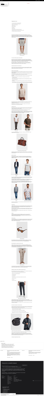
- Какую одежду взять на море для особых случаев (16, 29)
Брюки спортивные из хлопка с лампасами (22, 298)
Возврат (8, 380)
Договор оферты (15, 378)
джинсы (27, 156)
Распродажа (28, 3)
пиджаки (13, 312)
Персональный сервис (9, 377)
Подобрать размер (9, 379)
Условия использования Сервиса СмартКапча (18, 380)
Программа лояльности (10, 376)
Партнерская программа (16, 381)
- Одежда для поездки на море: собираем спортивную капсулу (18, 30)
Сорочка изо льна (22, 100)
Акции (30, 3)
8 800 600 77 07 (5, 392)
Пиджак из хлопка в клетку (27, 330)
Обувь (18, 3)
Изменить (6, 4)
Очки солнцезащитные (22, 238)
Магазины (39, 0)
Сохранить (3, 4)
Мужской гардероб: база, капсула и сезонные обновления (11, 4)
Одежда (16, 3)
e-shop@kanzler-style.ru (6, 389)
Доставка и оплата (9, 381)
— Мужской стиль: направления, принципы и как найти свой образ (7, 347)
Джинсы (16, 200)
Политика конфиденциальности (16, 379)
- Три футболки (13, 27)
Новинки (13, 3)
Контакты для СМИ (3, 376)
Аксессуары (20, 3)
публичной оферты (13, 366)
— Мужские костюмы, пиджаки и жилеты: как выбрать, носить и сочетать (8, 345)
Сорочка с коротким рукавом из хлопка (27, 200)
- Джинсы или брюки (14, 26)
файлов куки (5, 394)
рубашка (14, 75)
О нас (14, 376)
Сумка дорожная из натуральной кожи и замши (22, 150)
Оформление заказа (9, 382)
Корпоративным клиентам (10, 378)
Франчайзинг (3, 377)
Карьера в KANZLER (15, 377)
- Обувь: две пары (13, 28)
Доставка (36, 0)
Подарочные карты (24, 3)
